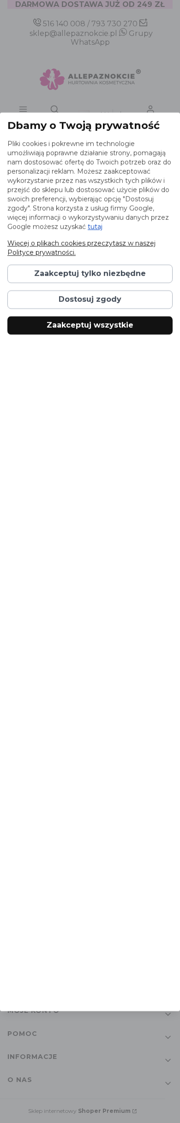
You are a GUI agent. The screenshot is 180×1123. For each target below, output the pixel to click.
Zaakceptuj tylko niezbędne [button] (90, 273)
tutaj (95, 227)
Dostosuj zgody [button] (90, 299)
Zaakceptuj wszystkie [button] (90, 325)
